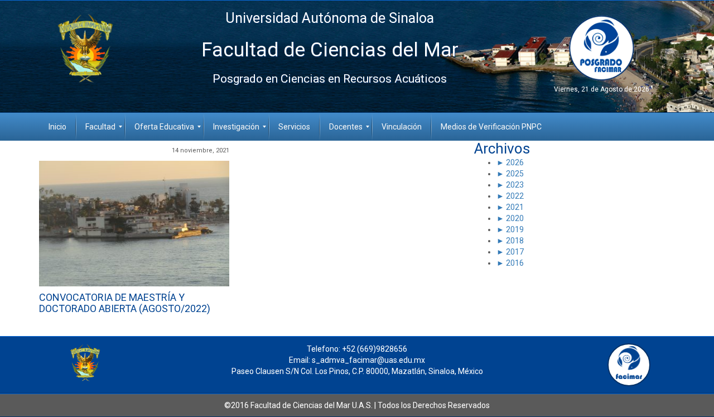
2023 (514, 184)
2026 (514, 162)
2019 (514, 229)
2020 (514, 218)
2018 (514, 240)
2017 (514, 251)
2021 (514, 207)
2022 (514, 195)
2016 (514, 262)
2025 (514, 173)
